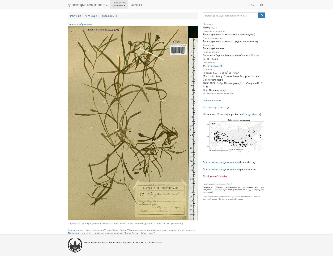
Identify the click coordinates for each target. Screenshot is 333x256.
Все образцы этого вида (216, 107)
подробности (252, 114)
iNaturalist (72, 232)
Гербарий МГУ (109, 15)
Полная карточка (212, 100)
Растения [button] (118, 5)
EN (261, 4)
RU (252, 4)
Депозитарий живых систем (88, 4)
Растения (75, 15)
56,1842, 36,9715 (212, 65)
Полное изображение (80, 24)
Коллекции (136, 4)
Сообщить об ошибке (215, 176)
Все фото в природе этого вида (221, 162)
